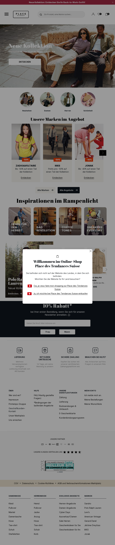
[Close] (90, 251)
